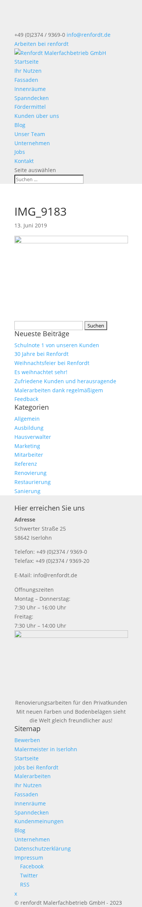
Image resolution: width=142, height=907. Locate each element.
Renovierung (30, 472)
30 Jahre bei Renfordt (41, 353)
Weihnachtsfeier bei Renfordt (51, 363)
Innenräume (30, 88)
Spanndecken (31, 98)
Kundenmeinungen (39, 821)
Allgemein (27, 418)
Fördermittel (30, 106)
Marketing (27, 446)
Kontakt (24, 160)
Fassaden (26, 79)
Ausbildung (29, 427)
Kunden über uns (36, 115)
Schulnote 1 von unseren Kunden (56, 345)
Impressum (28, 857)
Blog (19, 124)
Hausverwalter (32, 436)
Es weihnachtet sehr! (40, 372)
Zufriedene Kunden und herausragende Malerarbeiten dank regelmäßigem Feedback (65, 390)
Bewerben (27, 740)
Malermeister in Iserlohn (45, 749)
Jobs (19, 151)
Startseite (26, 61)
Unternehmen (32, 143)
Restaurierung (32, 482)
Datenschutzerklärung (42, 848)
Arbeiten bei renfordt (41, 43)
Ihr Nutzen (28, 70)
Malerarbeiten (32, 776)
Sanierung (27, 491)
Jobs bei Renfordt (36, 767)
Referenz (25, 463)
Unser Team (29, 134)
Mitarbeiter (28, 454)
